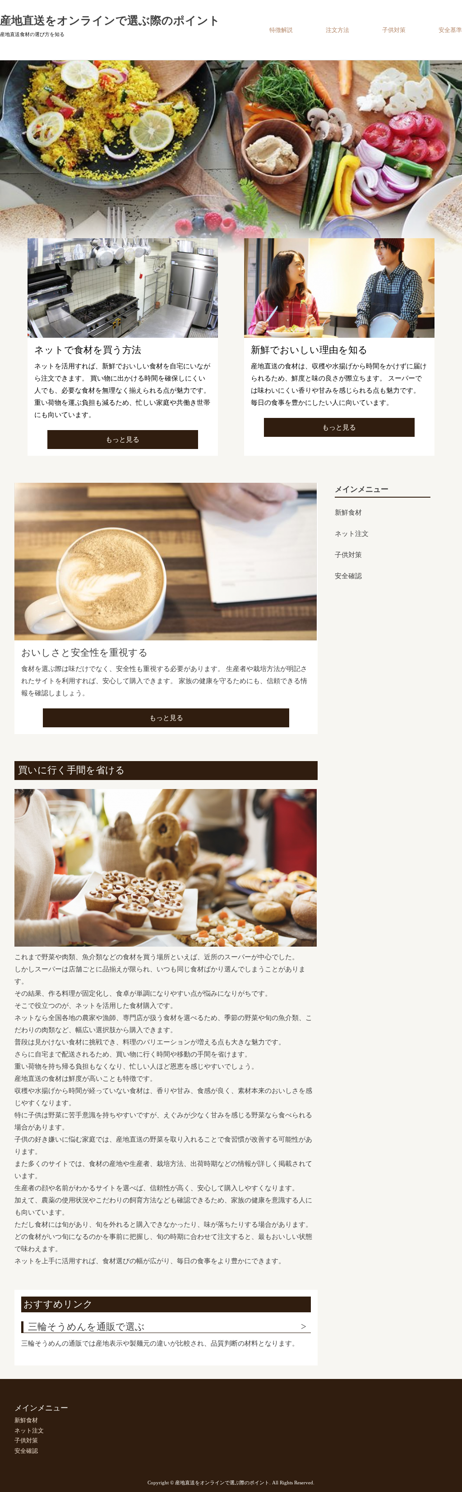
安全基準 (450, 30)
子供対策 (394, 30)
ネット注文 (352, 533)
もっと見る (122, 439)
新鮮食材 (348, 512)
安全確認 (348, 576)
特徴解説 (281, 30)
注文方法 (337, 30)
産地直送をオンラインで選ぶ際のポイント (110, 20)
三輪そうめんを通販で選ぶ (86, 1326)
